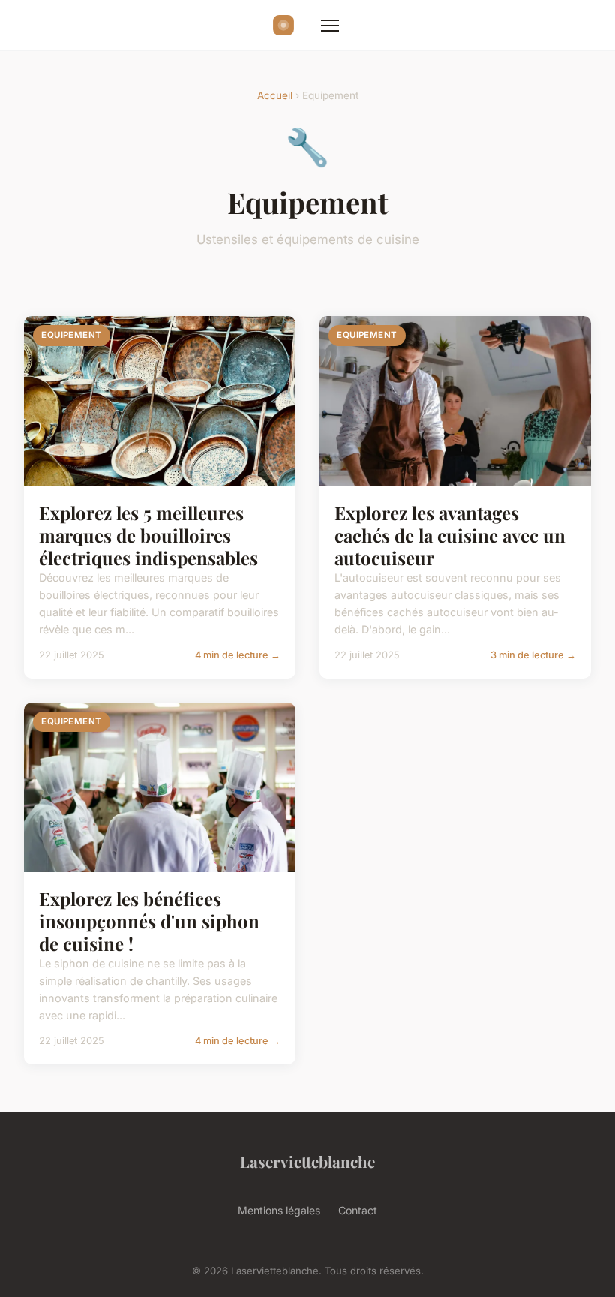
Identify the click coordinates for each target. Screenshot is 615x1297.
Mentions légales (279, 1210)
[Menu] (330, 26)
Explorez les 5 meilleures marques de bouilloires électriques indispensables (148, 535)
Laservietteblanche (307, 1161)
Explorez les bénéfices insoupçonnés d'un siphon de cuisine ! (149, 920)
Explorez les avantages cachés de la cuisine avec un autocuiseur (450, 535)
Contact (357, 1210)
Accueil (274, 95)
